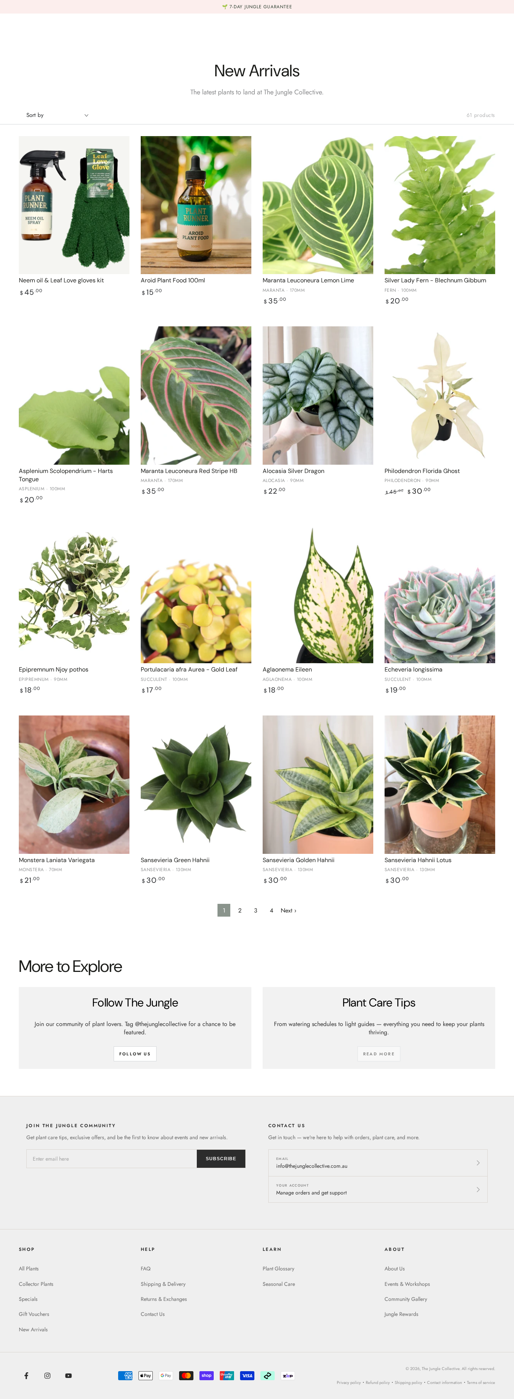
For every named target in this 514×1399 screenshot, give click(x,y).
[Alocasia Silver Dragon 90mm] (318, 395)
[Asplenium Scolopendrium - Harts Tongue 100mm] (74, 395)
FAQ (146, 1268)
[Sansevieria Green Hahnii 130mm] (196, 784)
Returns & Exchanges (164, 1299)
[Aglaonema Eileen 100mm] (318, 594)
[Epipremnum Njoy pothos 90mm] (74, 594)
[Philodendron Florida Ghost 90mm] (440, 395)
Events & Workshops (407, 1284)
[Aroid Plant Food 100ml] (196, 205)
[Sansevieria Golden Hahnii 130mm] (318, 784)
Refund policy (378, 1382)
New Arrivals (33, 1329)
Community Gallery (406, 1299)
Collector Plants (36, 1284)
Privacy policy (349, 1382)
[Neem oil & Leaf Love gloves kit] (74, 205)
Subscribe (221, 1158)
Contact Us (153, 1314)
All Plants (29, 1268)
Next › (289, 910)
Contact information (444, 1382)
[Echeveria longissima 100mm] (440, 594)
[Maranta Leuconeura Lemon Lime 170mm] (318, 205)
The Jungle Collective (440, 1369)
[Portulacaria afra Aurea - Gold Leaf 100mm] (196, 594)
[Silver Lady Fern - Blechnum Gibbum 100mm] (440, 205)
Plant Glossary (278, 1268)
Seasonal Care (279, 1284)
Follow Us (135, 1054)
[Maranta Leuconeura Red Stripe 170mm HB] (196, 395)
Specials (28, 1299)
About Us (395, 1268)
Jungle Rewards (401, 1314)
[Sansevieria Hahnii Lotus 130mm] (440, 784)
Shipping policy (408, 1382)
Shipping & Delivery (163, 1284)
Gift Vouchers (34, 1314)
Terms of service (481, 1382)
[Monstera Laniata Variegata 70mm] (74, 784)
